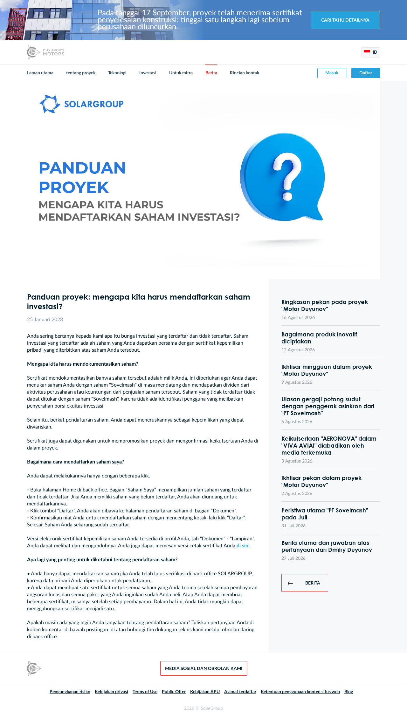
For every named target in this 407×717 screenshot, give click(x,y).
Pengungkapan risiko (70, 692)
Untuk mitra (181, 73)
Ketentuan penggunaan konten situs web (300, 692)
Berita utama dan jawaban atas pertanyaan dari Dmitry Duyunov (326, 546)
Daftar (365, 73)
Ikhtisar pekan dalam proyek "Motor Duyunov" (321, 481)
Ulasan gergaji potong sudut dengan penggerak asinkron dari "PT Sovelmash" (327, 406)
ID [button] (374, 52)
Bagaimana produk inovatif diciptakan (319, 338)
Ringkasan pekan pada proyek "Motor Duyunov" (324, 305)
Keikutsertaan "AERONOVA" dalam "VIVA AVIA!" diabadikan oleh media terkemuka (328, 445)
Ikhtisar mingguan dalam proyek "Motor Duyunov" (326, 370)
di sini (243, 545)
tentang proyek (80, 73)
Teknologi (117, 73)
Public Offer (174, 692)
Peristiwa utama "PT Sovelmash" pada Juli (324, 514)
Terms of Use (145, 692)
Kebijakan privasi (111, 692)
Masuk (331, 73)
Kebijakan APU (205, 692)
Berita (211, 73)
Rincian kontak (244, 73)
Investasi (147, 73)
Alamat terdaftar (240, 692)
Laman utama (40, 73)
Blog (348, 692)
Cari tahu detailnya (345, 20)
